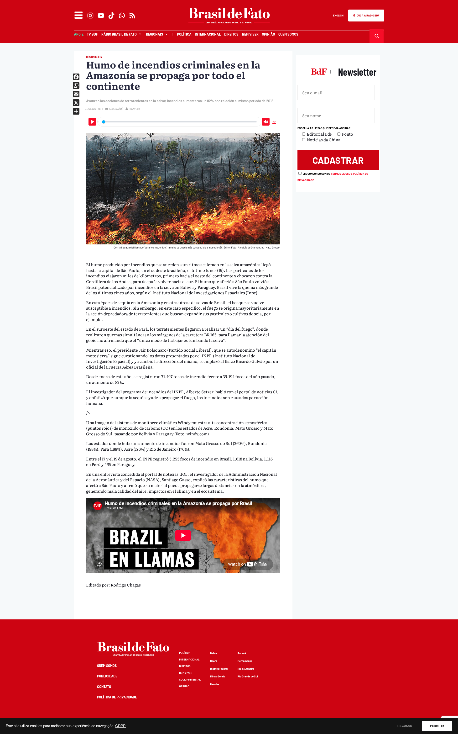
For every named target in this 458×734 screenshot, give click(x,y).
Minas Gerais (217, 676)
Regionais (154, 34)
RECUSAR (404, 726)
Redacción (135, 108)
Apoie (78, 34)
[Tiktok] (111, 15)
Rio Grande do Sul (248, 676)
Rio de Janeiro (246, 668)
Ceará (213, 660)
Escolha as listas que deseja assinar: (324, 128)
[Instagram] (90, 15)
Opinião (268, 34)
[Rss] (132, 15)
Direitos (231, 34)
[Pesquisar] (377, 36)
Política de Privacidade (117, 697)
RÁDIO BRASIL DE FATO (119, 34)
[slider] (179, 122)
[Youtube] (101, 15)
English (338, 15)
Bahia (213, 653)
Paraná (242, 653)
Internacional (208, 34)
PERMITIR (437, 726)
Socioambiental (190, 679)
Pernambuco (245, 660)
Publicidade (107, 676)
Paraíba (214, 684)
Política (184, 34)
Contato (104, 687)
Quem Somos (288, 34)
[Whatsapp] (122, 15)
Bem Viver (250, 34)
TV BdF (92, 34)
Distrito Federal (219, 668)
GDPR (120, 726)
